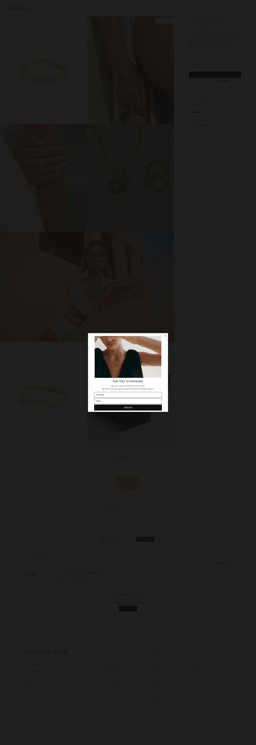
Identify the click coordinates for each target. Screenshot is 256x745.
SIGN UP (128, 407)
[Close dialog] (165, 335)
